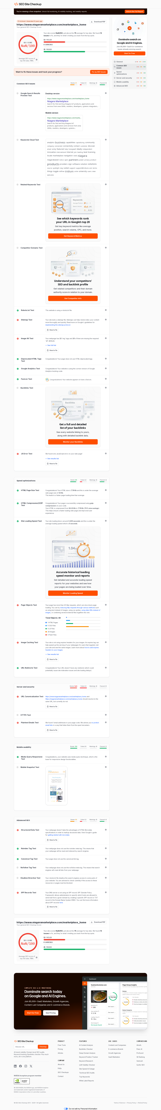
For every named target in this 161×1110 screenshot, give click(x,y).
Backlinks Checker (86, 1049)
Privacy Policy (131, 1103)
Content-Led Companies (117, 1045)
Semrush (140, 1061)
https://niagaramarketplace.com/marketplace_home (63, 699)
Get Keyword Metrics (73, 236)
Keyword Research (86, 1061)
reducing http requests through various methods (77, 608)
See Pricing (51, 1013)
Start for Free (129, 53)
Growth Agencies (114, 1053)
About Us (61, 1064)
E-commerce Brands (115, 1049)
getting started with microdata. (59, 835)
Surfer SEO (141, 1065)
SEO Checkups (63, 1072)
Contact (60, 1076)
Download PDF (99, 22)
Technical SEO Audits (87, 1073)
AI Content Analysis (86, 1045)
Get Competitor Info (72, 298)
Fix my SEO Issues (99, 72)
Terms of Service (119, 1103)
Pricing (60, 1049)
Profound (140, 1053)
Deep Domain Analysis (87, 1053)
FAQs (60, 1068)
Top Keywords (84, 1077)
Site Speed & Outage (87, 1069)
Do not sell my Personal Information (83, 1109)
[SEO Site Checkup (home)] (28, 4)
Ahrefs (139, 1045)
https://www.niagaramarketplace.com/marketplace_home (51, 24)
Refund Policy (142, 1103)
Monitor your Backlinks (73, 442)
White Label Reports (86, 1081)
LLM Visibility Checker (87, 1065)
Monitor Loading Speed (73, 593)
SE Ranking (141, 1057)
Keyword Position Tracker (88, 1057)
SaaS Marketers (114, 1057)
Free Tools (62, 1045)
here (61, 903)
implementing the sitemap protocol (57, 325)
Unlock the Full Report (134, 11)
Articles (60, 1053)
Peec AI (139, 1049)
